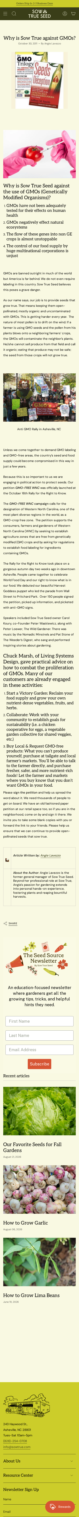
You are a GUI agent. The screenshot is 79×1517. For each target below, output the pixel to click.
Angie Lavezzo (51, 855)
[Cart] (73, 13)
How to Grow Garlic (25, 1223)
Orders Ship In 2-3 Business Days (27, 3)
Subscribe (39, 1064)
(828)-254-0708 (15, 1441)
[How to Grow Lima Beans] (39, 1262)
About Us (11, 1461)
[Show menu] (5, 13)
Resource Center (18, 1475)
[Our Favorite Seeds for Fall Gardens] (39, 1111)
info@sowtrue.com (16, 1447)
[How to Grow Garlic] (39, 1189)
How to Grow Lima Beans (31, 1295)
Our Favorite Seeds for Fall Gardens (32, 1147)
